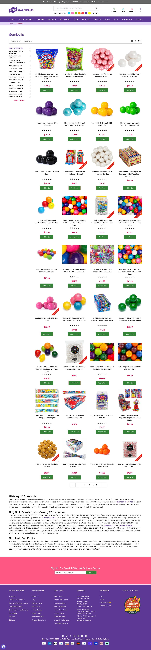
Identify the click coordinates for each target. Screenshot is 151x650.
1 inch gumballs (50, 518)
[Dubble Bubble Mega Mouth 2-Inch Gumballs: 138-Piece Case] (74, 254)
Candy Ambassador (16, 606)
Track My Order (105, 606)
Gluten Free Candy (60, 610)
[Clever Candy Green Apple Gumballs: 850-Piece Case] (130, 108)
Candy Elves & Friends (16, 600)
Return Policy (36, 606)
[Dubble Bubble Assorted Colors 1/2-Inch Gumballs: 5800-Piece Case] (74, 205)
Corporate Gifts (59, 603)
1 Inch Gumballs (15, 68)
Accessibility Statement (62, 620)
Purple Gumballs (16, 88)
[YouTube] (82, 636)
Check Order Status (61, 600)
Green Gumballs (15, 91)
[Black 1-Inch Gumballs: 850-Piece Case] (47, 156)
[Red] (82, 13)
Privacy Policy (36, 610)
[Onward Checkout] (132, 605)
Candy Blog (58, 596)
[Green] (76, 13)
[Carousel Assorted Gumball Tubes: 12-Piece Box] (74, 400)
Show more (18, 100)
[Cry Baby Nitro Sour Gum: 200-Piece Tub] (102, 400)
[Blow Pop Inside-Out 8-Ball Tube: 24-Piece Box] (74, 449)
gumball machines (125, 502)
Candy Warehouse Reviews (18, 610)
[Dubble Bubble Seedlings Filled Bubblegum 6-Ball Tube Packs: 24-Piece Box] (130, 156)
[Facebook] (63, 636)
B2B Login (12, 620)
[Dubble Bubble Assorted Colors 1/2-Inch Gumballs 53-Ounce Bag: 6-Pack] (47, 59)
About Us (12, 596)
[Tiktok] (70, 636)
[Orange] (79, 13)
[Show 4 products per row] (139, 41)
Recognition (13, 613)
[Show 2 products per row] (132, 41)
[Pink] (72, 13)
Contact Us (35, 596)
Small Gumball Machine (15, 57)
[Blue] (69, 13)
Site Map (12, 617)
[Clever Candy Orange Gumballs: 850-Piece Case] (102, 449)
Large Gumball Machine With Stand (17, 62)
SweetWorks (109, 525)
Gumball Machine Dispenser (16, 52)
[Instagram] (78, 636)
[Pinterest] (74, 636)
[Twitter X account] (86, 636)
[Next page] (104, 485)
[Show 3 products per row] (135, 41)
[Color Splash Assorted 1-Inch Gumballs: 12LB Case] (47, 254)
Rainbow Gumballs (16, 71)
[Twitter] (67, 636)
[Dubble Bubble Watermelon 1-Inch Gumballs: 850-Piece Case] (130, 303)
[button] (12, 19)
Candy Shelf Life (60, 606)
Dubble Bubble (125, 525)
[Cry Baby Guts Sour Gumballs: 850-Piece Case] (130, 352)
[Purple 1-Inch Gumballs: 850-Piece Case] (47, 108)
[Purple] (86, 13)
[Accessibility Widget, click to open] (3, 646)
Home (11, 23)
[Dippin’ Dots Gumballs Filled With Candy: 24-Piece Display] (47, 400)
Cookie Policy (36, 613)
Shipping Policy (37, 603)
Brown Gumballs (16, 85)
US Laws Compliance (39, 620)
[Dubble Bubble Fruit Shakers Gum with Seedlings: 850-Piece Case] (47, 352)
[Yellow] (89, 13)
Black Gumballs (15, 94)
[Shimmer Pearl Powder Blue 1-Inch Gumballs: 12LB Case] (74, 108)
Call (101, 596)
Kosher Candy (59, 613)
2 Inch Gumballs (15, 65)
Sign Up (91, 572)
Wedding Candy (59, 617)
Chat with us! (104, 602)
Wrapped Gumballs (16, 77)
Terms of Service (37, 617)
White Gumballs (15, 97)
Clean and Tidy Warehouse (18, 603)
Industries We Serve (61, 623)
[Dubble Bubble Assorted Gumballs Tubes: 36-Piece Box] (102, 303)
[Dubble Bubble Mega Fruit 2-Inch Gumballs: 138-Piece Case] (102, 352)
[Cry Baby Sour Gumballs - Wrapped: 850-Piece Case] (102, 254)
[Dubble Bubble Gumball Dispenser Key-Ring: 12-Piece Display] (130, 400)
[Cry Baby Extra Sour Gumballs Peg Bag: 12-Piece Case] (74, 59)
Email (102, 599)
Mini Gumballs (15, 74)
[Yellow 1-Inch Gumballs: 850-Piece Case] (102, 108)
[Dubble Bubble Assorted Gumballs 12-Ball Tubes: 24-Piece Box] (47, 205)
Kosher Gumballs (16, 80)
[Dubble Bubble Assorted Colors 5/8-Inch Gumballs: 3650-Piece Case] (130, 254)
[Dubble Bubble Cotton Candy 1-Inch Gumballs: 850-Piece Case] (74, 303)
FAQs (33, 600)
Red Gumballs (14, 82)
